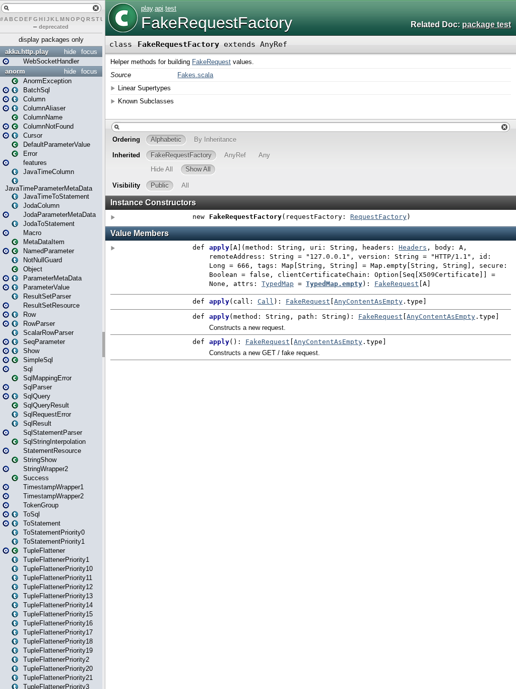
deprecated (54, 27)
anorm (15, 71)
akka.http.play (26, 51)
